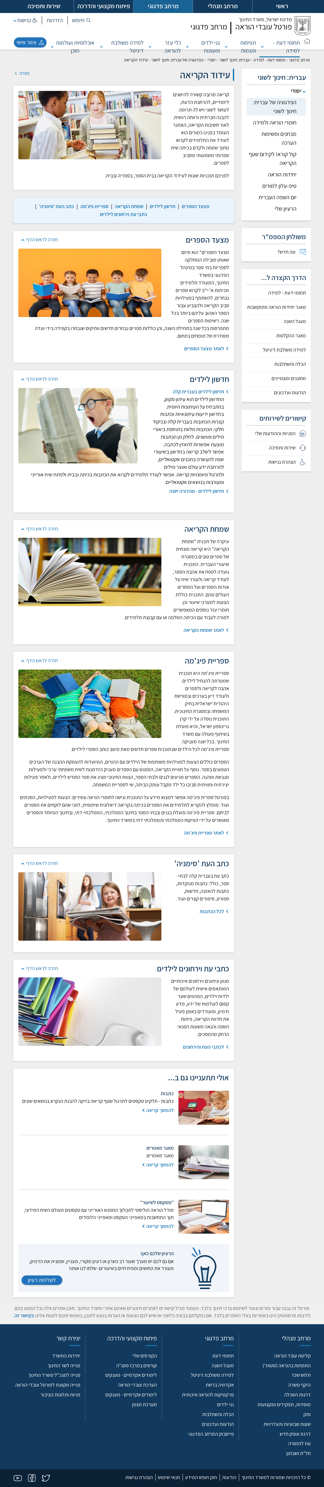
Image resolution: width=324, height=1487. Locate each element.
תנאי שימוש (169, 1477)
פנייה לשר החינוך (63, 1365)
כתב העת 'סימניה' (56, 206)
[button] (81, 20)
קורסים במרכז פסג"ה (136, 1365)
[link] (195, 206)
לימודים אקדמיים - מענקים (131, 1375)
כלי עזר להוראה (173, 46)
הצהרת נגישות (139, 1477)
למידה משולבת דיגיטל (127, 46)
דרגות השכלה (297, 1394)
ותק (307, 1414)
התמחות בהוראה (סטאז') (287, 1365)
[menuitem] (276, 252)
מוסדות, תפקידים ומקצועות (284, 1404)
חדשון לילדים (162, 206)
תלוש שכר (301, 1375)
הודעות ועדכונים (290, 393)
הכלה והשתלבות (290, 364)
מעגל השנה (295, 321)
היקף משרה (299, 1385)
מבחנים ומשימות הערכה (278, 138)
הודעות (229, 1477)
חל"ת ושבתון (298, 1453)
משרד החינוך (265, 19)
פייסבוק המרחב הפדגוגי (211, 1434)
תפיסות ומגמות (248, 46)
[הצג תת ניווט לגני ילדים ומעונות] (187, 46)
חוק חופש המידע (201, 1477)
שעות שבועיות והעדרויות (287, 1424)
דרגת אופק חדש (295, 1434)
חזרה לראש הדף (42, 239)
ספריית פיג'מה (94, 206)
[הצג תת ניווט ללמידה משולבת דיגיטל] (101, 46)
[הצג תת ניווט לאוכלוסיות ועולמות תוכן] (52, 46)
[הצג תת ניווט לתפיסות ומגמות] (226, 46)
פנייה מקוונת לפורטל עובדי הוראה (47, 1385)
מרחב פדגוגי (299, 60)
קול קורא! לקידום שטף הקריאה (272, 158)
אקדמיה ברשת (220, 1385)
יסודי (211, 60)
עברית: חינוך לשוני (234, 60)
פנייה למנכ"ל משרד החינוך (54, 1375)
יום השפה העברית (277, 197)
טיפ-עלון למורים (279, 185)
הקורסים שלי (145, 1355)
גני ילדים (225, 1404)
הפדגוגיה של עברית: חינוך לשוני (177, 60)
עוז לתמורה (299, 1443)
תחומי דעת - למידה (286, 46)
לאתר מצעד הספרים (204, 348)
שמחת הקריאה (129, 206)
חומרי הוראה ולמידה (274, 122)
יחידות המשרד (66, 1355)
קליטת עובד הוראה (292, 1355)
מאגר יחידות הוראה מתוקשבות (276, 307)
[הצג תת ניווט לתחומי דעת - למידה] (262, 46)
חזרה (23, 73)
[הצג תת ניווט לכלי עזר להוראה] (150, 46)
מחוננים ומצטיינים (288, 378)
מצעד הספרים (195, 206)
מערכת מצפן (144, 1404)
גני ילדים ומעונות (210, 46)
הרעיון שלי (285, 208)
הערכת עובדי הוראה (137, 1385)
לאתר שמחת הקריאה (204, 630)
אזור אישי (26, 42)
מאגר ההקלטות (291, 336)
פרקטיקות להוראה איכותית (208, 1394)
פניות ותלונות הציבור (60, 1394)
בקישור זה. (23, 1315)
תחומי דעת (223, 1355)
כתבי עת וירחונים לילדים (123, 214)
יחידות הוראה (282, 174)
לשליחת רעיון (42, 1280)
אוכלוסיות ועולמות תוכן (75, 46)
